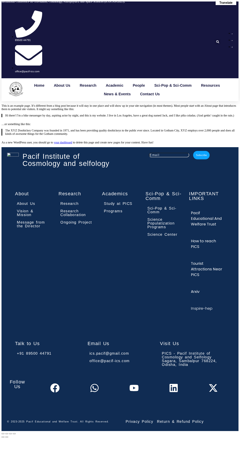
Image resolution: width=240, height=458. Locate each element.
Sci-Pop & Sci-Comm (173, 85)
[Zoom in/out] (3, 433)
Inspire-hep (201, 308)
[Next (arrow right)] (6, 437)
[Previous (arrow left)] (3, 437)
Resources (210, 85)
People (139, 85)
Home (39, 85)
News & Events (117, 94)
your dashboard (63, 142)
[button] (217, 42)
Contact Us (150, 94)
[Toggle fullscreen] (6, 433)
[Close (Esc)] (14, 433)
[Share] (10, 433)
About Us (62, 85)
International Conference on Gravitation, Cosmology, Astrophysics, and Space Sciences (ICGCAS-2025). (62, 1)
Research (88, 85)
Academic (114, 85)
